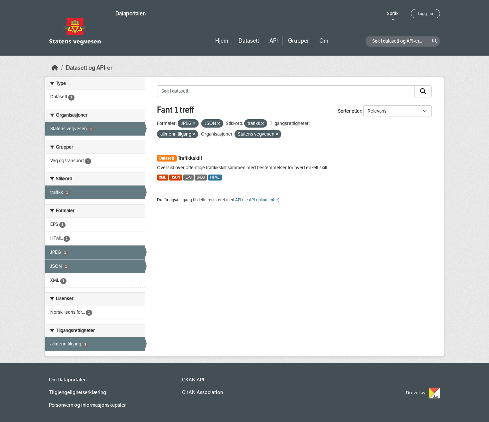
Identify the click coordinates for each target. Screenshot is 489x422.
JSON (176, 177)
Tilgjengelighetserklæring (77, 392)
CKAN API (193, 380)
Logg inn (425, 13)
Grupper (298, 40)
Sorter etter (349, 111)
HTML (215, 177)
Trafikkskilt (190, 158)
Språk (393, 13)
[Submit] (423, 91)
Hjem (221, 40)
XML (162, 177)
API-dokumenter (263, 200)
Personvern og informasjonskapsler (87, 405)
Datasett (249, 40)
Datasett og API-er (89, 67)
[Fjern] (194, 124)
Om (323, 40)
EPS (189, 177)
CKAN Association (202, 392)
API (273, 40)
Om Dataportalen (67, 380)
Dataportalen (130, 13)
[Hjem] (55, 67)
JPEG (201, 177)
